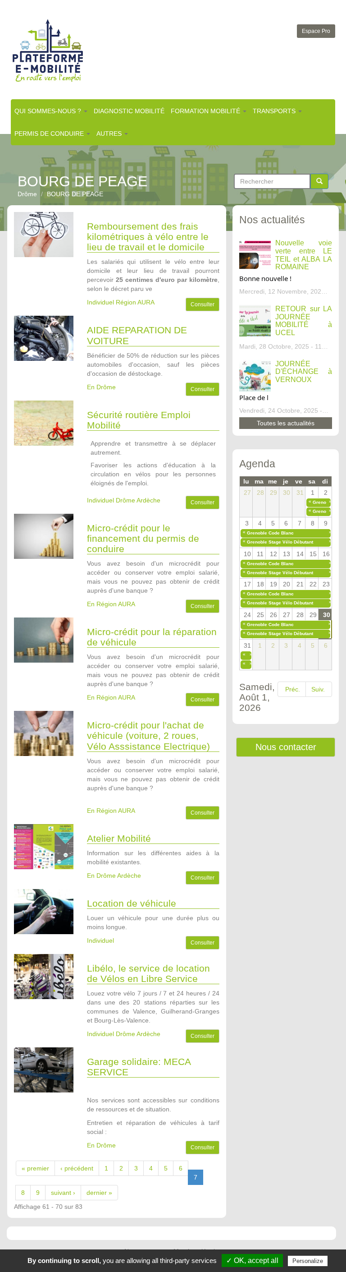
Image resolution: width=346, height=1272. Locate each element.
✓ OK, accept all (252, 1260)
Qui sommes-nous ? (48, 111)
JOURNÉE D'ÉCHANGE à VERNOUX (303, 371)
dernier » (99, 1192)
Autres (109, 133)
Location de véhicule (131, 903)
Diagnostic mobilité (129, 111)
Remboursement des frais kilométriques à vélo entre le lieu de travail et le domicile (148, 236)
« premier (35, 1168)
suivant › (63, 1192)
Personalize (307, 1261)
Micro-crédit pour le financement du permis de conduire (143, 538)
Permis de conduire (50, 133)
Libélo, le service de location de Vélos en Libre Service (148, 973)
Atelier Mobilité (119, 838)
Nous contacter (285, 747)
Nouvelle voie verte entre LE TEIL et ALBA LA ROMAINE (303, 255)
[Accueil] (48, 50)
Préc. (292, 689)
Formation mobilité (206, 111)
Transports (275, 111)
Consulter (202, 304)
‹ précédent (76, 1168)
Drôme (27, 194)
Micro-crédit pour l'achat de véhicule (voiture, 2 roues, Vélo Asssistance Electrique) (148, 735)
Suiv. (318, 689)
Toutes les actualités (285, 423)
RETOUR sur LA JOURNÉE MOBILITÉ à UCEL (303, 320)
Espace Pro (316, 31)
